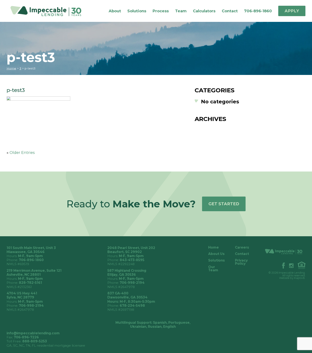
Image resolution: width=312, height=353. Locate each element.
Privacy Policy (241, 262)
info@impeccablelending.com (33, 333)
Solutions (136, 11)
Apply (292, 10)
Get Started (223, 203)
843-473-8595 (132, 260)
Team (181, 11)
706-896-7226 (26, 337)
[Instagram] (289, 265)
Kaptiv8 (299, 278)
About (115, 11)
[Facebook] (281, 265)
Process (161, 11)
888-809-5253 (34, 341)
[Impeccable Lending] (50, 11)
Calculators (204, 11)
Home (11, 68)
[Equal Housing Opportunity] (300, 265)
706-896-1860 (258, 11)
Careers (242, 247)
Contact (230, 11)
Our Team (213, 268)
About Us (216, 253)
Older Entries (22, 152)
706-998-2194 (132, 283)
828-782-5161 (30, 283)
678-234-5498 (132, 306)
